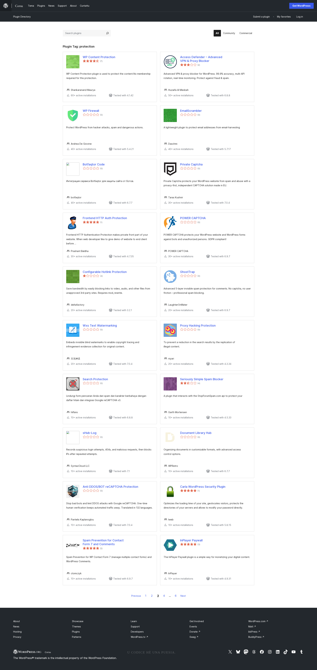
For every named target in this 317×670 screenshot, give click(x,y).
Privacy (17, 636)
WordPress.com (258, 621)
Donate (195, 631)
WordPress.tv (139, 636)
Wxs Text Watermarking (100, 325)
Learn (134, 621)
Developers (137, 631)
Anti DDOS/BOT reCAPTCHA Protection (110, 486)
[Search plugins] (107, 33)
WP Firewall (91, 110)
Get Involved (197, 621)
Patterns (76, 636)
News (16, 626)
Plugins (76, 631)
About (16, 621)
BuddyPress (256, 636)
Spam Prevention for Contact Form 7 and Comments (103, 542)
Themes (76, 626)
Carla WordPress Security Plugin (202, 486)
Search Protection (95, 379)
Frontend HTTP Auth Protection (105, 218)
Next (183, 595)
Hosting (17, 631)
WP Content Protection (99, 57)
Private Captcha (191, 164)
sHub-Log (89, 433)
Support (135, 626)
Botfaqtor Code (94, 164)
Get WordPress (301, 5)
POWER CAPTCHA (193, 218)
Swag (194, 636)
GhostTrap (187, 272)
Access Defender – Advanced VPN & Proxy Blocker (201, 59)
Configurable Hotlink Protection (105, 272)
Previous (136, 595)
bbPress (254, 631)
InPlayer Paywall (191, 540)
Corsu (48, 652)
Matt (252, 626)
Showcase (77, 621)
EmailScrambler (191, 110)
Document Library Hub (195, 433)
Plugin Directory (22, 16)
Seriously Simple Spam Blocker (201, 379)
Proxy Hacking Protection (198, 325)
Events (193, 626)
